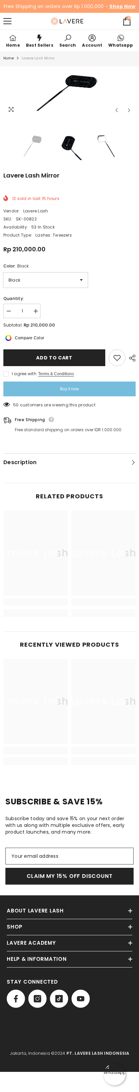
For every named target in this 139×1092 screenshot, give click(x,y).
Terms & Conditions (56, 373)
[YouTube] (81, 999)
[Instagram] (37, 999)
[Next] (129, 110)
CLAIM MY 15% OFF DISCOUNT (70, 876)
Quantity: (13, 298)
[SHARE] (131, 358)
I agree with (24, 374)
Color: (16, 266)
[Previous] (116, 110)
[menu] (7, 21)
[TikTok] (59, 999)
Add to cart (54, 357)
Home (8, 58)
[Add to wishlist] (117, 357)
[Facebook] (16, 999)
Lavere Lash (35, 211)
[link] (68, 41)
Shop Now (122, 6)
